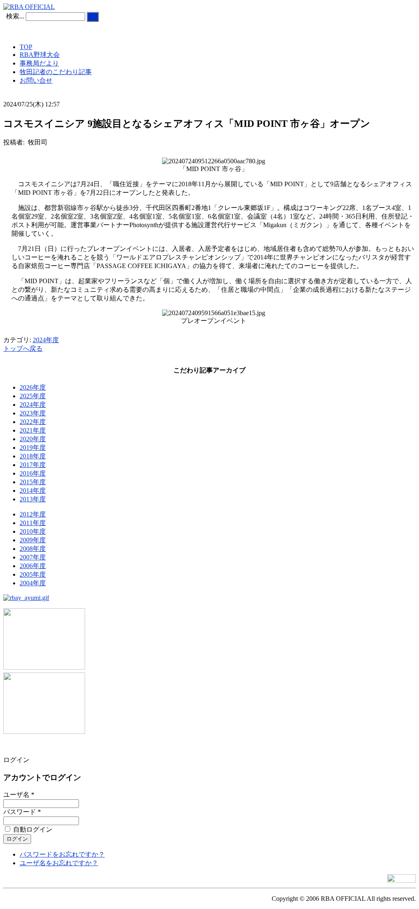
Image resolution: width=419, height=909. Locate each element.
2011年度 (33, 522)
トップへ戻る (23, 348)
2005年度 (33, 574)
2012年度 (33, 514)
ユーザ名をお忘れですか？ (59, 862)
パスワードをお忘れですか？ (62, 854)
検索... (15, 16)
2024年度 (46, 339)
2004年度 (33, 583)
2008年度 (33, 548)
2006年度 (33, 565)
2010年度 (33, 531)
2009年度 (33, 540)
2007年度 (33, 557)
